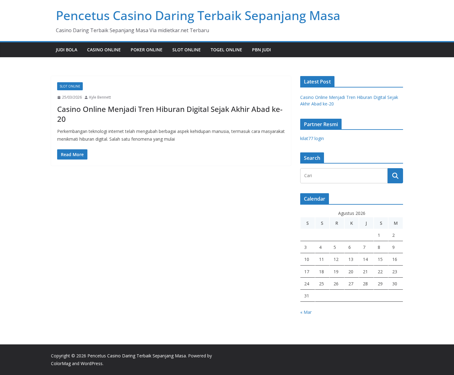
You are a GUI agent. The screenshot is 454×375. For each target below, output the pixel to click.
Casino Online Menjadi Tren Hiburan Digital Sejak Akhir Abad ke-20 (170, 114)
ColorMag (61, 363)
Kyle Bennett (100, 97)
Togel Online (226, 50)
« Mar (306, 312)
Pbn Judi (261, 50)
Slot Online (186, 50)
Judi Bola (66, 50)
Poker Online (146, 50)
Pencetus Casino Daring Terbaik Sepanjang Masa (198, 15)
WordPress (92, 363)
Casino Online (104, 50)
